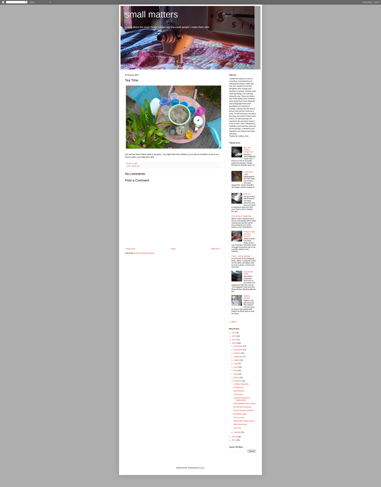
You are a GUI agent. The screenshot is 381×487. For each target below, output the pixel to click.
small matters (151, 14)
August (237, 360)
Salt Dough (238, 394)
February (238, 381)
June (236, 367)
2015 (234, 336)
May (236, 370)
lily (138, 166)
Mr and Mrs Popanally (242, 407)
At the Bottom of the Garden (245, 404)
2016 (234, 333)
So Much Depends (241, 384)
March (236, 377)
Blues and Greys (240, 424)
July (236, 363)
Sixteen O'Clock (247, 297)
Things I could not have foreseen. (249, 234)
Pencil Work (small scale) (244, 421)
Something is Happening (241, 216)
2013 (234, 343)
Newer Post (130, 249)
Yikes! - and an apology (240, 256)
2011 (234, 440)
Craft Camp (248, 172)
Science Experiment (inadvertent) (242, 399)
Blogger (201, 468)
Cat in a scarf (239, 417)
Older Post (215, 249)
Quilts (233, 322)
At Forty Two (238, 387)
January (237, 432)
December (238, 346)
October (237, 353)
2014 (234, 340)
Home (173, 249)
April (236, 374)
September (238, 357)
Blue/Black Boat (240, 414)
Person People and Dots (243, 411)
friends (134, 166)
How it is (247, 194)
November (238, 350)
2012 (234, 437)
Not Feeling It (239, 391)
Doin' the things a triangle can (248, 150)
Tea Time (237, 428)
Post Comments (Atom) (145, 253)
